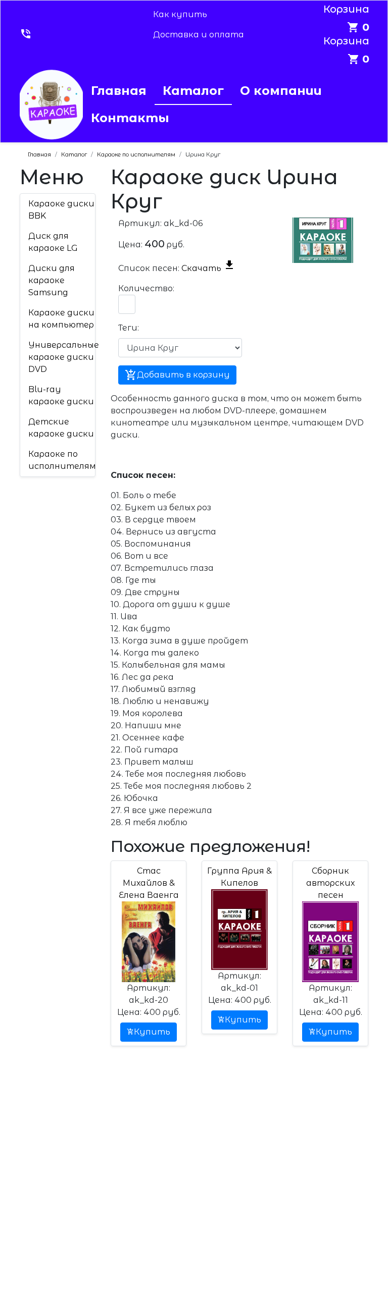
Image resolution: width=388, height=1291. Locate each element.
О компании (281, 90)
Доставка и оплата (198, 34)
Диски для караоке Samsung (51, 280)
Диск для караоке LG (53, 242)
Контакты (130, 118)
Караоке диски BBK (61, 210)
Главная (119, 90)
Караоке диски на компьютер (61, 319)
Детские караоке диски (61, 428)
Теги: (128, 328)
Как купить (180, 14)
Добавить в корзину (177, 375)
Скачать (208, 268)
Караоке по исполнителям (62, 460)
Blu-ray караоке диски (61, 395)
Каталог (193, 90)
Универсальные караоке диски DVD (63, 357)
